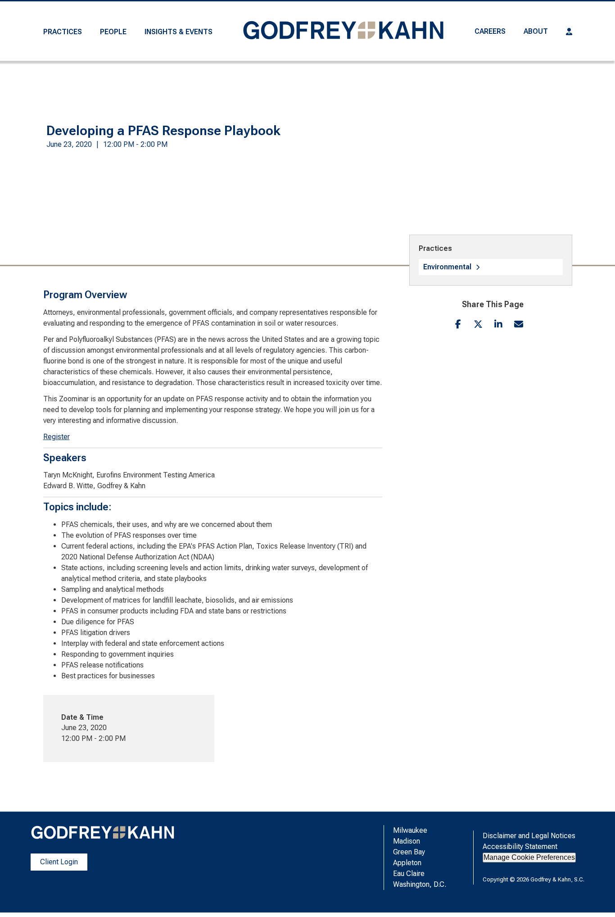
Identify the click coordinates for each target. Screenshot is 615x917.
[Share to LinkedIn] (498, 324)
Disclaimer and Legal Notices (529, 835)
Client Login (59, 862)
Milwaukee (410, 830)
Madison (406, 841)
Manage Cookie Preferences (529, 857)
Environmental (447, 267)
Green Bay (409, 852)
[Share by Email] (519, 324)
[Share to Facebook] (458, 324)
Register (56, 436)
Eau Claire (409, 873)
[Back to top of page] (596, 896)
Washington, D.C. (419, 884)
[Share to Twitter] (478, 324)
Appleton (407, 862)
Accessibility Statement (520, 846)
